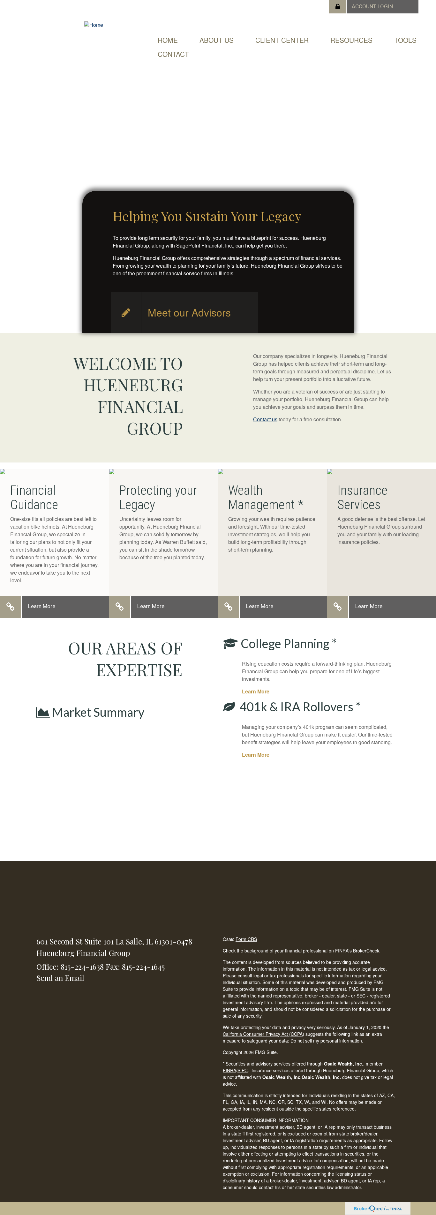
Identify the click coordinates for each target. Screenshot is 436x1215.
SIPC (242, 1070)
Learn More (41, 606)
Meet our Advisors (189, 312)
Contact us (265, 419)
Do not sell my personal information (326, 1040)
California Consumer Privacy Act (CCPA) (263, 1034)
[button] (216, 40)
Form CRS (246, 939)
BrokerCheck (366, 950)
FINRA (229, 1070)
